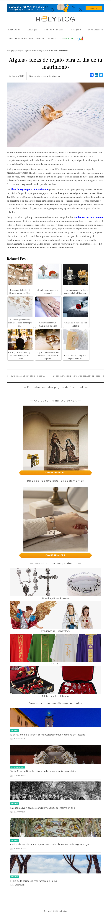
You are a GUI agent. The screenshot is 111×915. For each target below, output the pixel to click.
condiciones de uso (50, 56)
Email (30, 46)
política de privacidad (66, 56)
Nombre (30, 36)
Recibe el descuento (39, 68)
